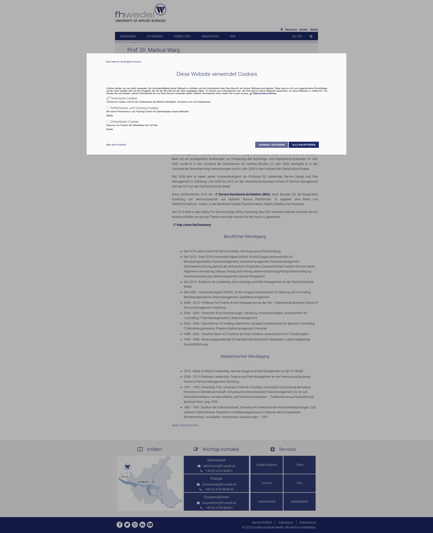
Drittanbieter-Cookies (125, 121)
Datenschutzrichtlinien (265, 93)
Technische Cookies (124, 98)
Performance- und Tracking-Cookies (134, 108)
